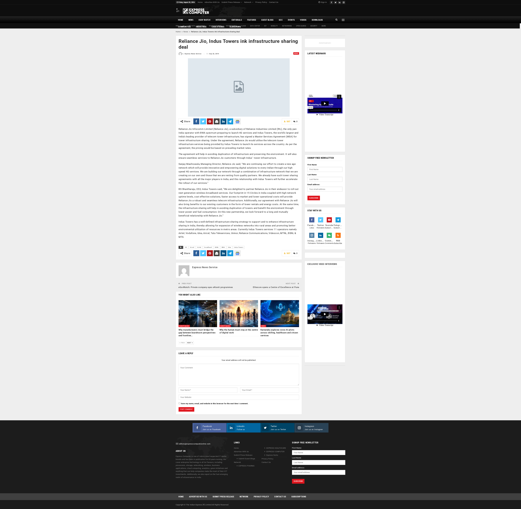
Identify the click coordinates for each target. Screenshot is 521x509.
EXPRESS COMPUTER (275, 452)
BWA (223, 247)
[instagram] (343, 2)
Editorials (237, 20)
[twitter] (335, 2)
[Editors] (177, 444)
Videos (303, 20)
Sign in (323, 2)
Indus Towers (238, 247)
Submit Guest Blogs (247, 459)
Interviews (221, 20)
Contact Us (273, 2)
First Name (312, 165)
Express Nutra (272, 455)
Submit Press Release (231, 2)
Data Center (255, 26)
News (190, 20)
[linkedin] (339, 2)
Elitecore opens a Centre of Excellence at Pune (276, 287)
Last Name (312, 175)
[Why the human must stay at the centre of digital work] (239, 313)
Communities (184, 26)
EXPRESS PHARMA (246, 466)
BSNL (216, 247)
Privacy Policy (261, 2)
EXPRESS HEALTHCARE (276, 448)
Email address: (313, 185)
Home (200, 2)
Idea (229, 247)
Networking (287, 26)
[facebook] (331, 2)
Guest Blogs (267, 20)
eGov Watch (204, 20)
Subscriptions (298, 496)
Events (291, 20)
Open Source (301, 26)
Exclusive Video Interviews (322, 264)
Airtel (199, 247)
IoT (265, 26)
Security (313, 26)
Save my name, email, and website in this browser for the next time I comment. (214, 404)
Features (251, 20)
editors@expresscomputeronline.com (194, 444)
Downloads (317, 20)
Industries (201, 26)
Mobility (274, 26)
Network (247, 2)
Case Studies (218, 26)
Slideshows (235, 26)
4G (186, 247)
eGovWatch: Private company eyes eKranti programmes (205, 287)
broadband (208, 247)
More (324, 26)
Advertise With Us (212, 2)
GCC (281, 20)
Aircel (192, 247)
